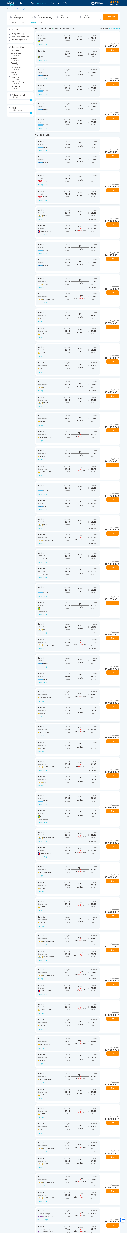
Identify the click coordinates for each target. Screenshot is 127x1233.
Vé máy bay (42, 3)
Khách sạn (23, 3)
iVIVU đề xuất (114, 28)
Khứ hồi (11, 22)
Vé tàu (64, 3)
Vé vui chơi (54, 3)
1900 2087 (114, 2)
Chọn (113, 50)
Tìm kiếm (110, 16)
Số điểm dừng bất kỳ (20, 40)
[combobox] (22, 16)
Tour (33, 3)
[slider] (31, 100)
